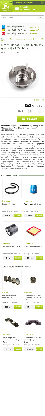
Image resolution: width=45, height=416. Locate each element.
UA (10, 2)
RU (2, 2)
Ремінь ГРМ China (9, 204)
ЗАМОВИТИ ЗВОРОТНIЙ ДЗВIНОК (34, 30)
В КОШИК (17, 216)
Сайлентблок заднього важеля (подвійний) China (32, 339)
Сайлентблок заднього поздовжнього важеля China (32, 297)
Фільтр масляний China (32, 204)
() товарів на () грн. (28, 8)
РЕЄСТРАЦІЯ (30, 3)
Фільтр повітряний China (33, 246)
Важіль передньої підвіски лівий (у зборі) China (11, 339)
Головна (4, 39)
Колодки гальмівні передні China (9, 296)
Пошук (40, 17)
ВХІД (20, 3)
